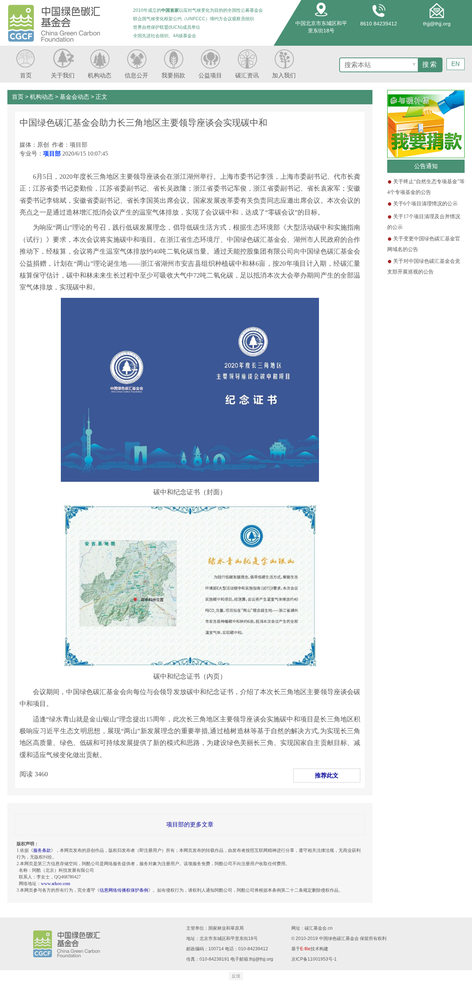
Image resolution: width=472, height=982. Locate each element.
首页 (18, 97)
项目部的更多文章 (190, 824)
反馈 (236, 976)
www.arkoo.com (55, 883)
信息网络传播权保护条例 (124, 890)
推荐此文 (327, 775)
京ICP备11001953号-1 (314, 959)
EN (455, 64)
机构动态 (41, 97)
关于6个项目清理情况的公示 (425, 203)
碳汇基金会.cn (319, 928)
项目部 (52, 153)
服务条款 (42, 850)
